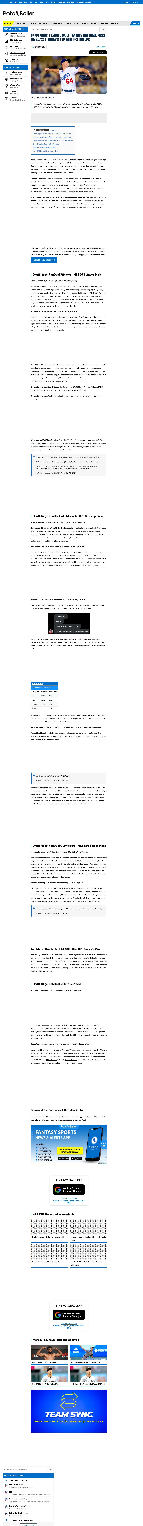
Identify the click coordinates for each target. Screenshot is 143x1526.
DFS (47, 2)
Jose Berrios (68, 390)
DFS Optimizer (16, 40)
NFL (5, 2)
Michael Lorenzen (63, 396)
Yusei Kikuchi (94, 901)
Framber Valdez (90, 387)
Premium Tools (16, 34)
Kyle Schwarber (64, 1028)
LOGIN (126, 2)
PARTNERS (70, 2)
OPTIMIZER (95, 23)
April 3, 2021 (70, 473)
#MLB (42, 457)
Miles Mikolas (60, 546)
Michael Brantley (38, 882)
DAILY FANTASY (58, 23)
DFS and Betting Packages (60, 251)
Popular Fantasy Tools (14, 29)
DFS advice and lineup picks (86, 200)
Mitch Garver (51, 1060)
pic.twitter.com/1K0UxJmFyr (91, 909)
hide (54, 130)
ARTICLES (46, 23)
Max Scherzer (95, 188)
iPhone (88, 1117)
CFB (36, 2)
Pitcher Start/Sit (17, 72)
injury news (64, 204)
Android (98, 1117)
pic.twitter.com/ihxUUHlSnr (59, 776)
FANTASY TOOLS (72, 23)
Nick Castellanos (38, 852)
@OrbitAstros (66, 909)
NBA (15, 2)
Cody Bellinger (37, 949)
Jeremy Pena (36, 727)
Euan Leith (102, 47)
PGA (25, 2)
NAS (31, 2)
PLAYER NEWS (36, 23)
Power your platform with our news (21, 1520)
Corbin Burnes (71, 188)
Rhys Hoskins (36, 522)
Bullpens (13, 98)
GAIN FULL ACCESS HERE (44, 260)
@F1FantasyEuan (99, 52)
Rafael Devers (37, 599)
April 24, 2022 (63, 780)
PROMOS (114, 23)
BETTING (54, 2)
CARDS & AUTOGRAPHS (83, 2)
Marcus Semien (71, 1060)
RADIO (136, 23)
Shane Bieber (83, 188)
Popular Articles (11, 67)
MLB (10, 2)
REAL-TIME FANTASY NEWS (14, 1475)
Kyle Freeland (57, 522)
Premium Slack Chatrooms (89, 443)
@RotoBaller (69, 462)
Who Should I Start (17, 53)
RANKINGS (84, 23)
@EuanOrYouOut (75, 207)
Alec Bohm (68, 1035)
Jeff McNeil (35, 546)
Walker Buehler (37, 191)
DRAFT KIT (105, 23)
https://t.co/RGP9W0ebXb (53, 468)
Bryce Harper (49, 1028)
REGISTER (134, 2)
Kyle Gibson (43, 390)
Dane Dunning (90, 396)
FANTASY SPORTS (22, 23)
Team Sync (14, 46)
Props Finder (15, 59)
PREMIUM (7, 23)
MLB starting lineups (87, 204)
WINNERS (62, 2)
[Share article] (32, 52)
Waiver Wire (15, 85)
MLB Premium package (76, 440)
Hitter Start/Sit (16, 78)
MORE (41, 2)
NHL (20, 2)
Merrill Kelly (59, 949)
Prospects (14, 91)
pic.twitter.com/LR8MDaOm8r (77, 468)
